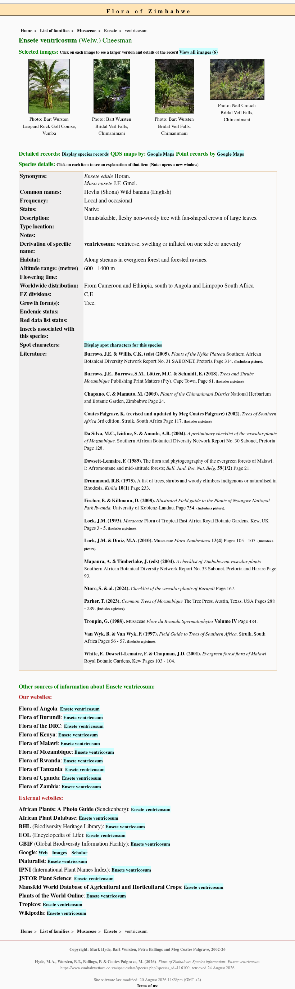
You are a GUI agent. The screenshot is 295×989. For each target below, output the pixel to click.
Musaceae (86, 30)
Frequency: (34, 200)
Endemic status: (39, 311)
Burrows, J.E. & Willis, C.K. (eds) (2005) (126, 353)
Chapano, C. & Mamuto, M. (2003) (121, 393)
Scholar (79, 852)
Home (26, 30)
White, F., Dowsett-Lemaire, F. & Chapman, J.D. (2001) (142, 653)
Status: (28, 209)
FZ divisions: (35, 294)
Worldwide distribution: (49, 285)
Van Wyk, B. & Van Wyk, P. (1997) (120, 633)
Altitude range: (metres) (49, 268)
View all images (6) (198, 51)
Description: (35, 217)
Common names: (40, 191)
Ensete (110, 30)
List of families (54, 30)
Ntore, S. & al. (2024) (106, 588)
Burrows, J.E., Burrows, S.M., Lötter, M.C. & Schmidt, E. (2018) (151, 373)
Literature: (33, 353)
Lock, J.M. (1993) (102, 520)
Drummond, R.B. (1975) (109, 480)
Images (59, 852)
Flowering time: (39, 276)
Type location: (37, 226)
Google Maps (160, 153)
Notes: (27, 235)
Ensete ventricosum (80, 708)
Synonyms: (33, 175)
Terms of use (147, 986)
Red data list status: (44, 320)
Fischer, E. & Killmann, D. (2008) (119, 500)
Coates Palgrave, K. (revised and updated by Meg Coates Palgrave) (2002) (162, 413)
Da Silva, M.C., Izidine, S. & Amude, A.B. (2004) (134, 433)
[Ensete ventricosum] (49, 85)
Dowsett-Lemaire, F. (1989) (112, 460)
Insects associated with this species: (47, 332)
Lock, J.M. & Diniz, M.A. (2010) (117, 540)
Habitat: (30, 259)
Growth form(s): (39, 302)
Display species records (85, 153)
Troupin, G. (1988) (104, 621)
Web (42, 852)
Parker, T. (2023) (101, 601)
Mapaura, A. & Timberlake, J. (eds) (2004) (129, 561)
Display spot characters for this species (123, 344)
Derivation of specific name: (45, 247)
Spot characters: (40, 344)
